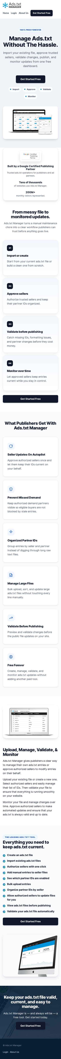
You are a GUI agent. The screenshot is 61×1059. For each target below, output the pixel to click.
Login (14, 13)
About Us (24, 13)
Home (6, 13)
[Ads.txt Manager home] (12, 5)
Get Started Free (41, 13)
